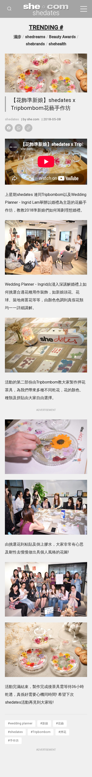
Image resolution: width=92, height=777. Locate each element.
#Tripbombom (41, 732)
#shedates (15, 732)
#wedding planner (20, 723)
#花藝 (60, 723)
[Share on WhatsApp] (19, 128)
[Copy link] (28, 128)
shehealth (57, 44)
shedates (46, 13)
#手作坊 (13, 740)
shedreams (35, 36)
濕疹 (17, 36)
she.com (33, 119)
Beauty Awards (62, 36)
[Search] (9, 9)
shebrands (35, 44)
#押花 (62, 732)
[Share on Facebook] (9, 128)
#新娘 (44, 723)
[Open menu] (83, 9)
